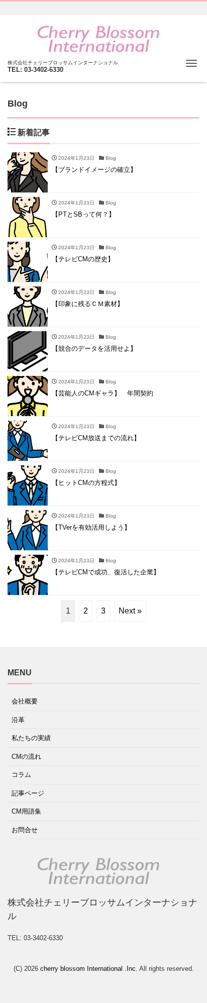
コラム (21, 774)
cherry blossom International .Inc (88, 968)
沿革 (18, 720)
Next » (130, 611)
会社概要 (25, 701)
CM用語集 (26, 811)
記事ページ (28, 793)
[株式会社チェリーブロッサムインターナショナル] (98, 38)
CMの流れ (26, 756)
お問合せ (25, 830)
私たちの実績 (31, 738)
